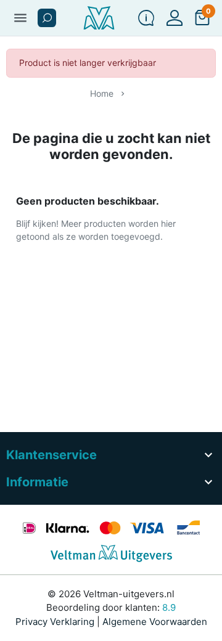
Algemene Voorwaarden (154, 621)
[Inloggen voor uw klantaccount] (174, 18)
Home (101, 93)
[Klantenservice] (146, 18)
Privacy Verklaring (54, 621)
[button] (47, 18)
